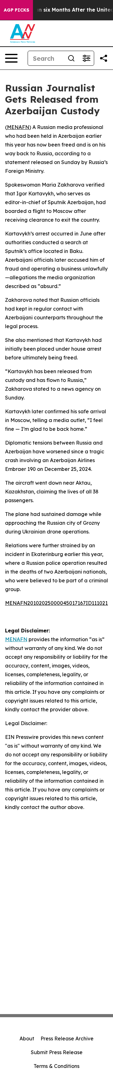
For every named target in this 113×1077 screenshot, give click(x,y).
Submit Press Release (57, 1052)
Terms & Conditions (56, 1066)
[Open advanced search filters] (86, 58)
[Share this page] (103, 58)
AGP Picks (16, 10)
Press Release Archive (67, 1038)
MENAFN (18, 127)
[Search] (71, 58)
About (26, 1038)
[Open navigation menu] (11, 58)
